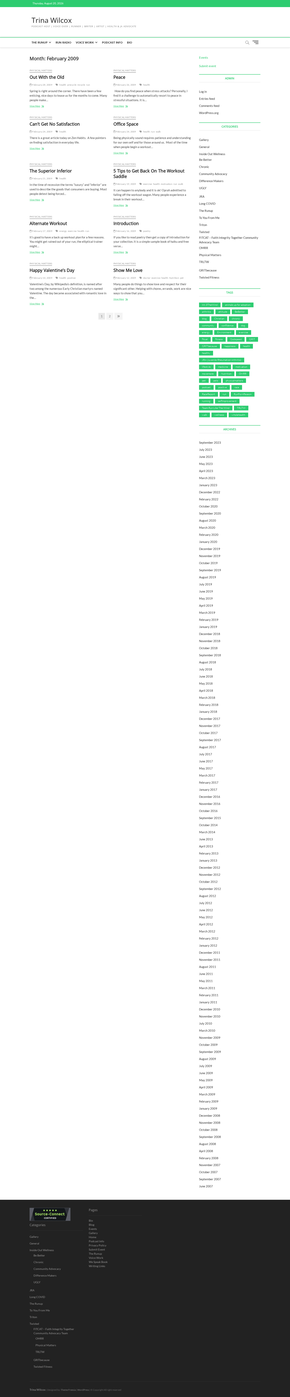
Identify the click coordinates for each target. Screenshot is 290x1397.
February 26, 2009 (126, 84)
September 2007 (210, 1179)
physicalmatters (234, 380)
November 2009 (209, 1037)
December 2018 (209, 634)
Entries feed (207, 98)
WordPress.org (209, 113)
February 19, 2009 (126, 183)
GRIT (252, 339)
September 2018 (210, 655)
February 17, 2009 (42, 231)
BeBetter (240, 311)
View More (37, 106)
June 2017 (206, 761)
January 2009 (208, 1108)
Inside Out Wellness (212, 154)
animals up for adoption (238, 304)
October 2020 (208, 506)
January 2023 (208, 485)
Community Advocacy (213, 174)
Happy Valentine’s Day (52, 270)
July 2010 (205, 1023)
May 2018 (206, 683)
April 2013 (206, 846)
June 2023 (206, 456)
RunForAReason (243, 394)
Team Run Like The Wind (215, 407)
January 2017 (208, 789)
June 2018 (206, 676)
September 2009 (210, 1052)
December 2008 (209, 1115)
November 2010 (209, 1016)
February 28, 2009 (42, 84)
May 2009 (206, 1080)
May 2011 (206, 981)
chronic (236, 318)
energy (63, 231)
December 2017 (209, 718)
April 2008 (206, 1151)
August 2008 (207, 1144)
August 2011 (207, 966)
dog (243, 325)
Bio (129, 42)
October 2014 (208, 825)
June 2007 (206, 1186)
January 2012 (208, 945)
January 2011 (208, 1002)
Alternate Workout (48, 223)
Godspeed (236, 339)
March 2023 (207, 478)
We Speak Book (98, 1262)
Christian (219, 318)
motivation (166, 183)
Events (203, 57)
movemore (208, 373)
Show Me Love (127, 270)
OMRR (203, 248)
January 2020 (208, 541)
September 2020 (210, 513)
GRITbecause (208, 270)
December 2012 (209, 867)
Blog (91, 1224)
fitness (219, 339)
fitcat (205, 339)
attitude (222, 311)
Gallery (204, 140)
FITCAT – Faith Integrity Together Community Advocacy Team (54, 1331)
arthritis (206, 311)
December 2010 (209, 1009)
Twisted (204, 232)
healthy (206, 353)
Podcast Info (112, 42)
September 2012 (210, 889)
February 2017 (208, 782)
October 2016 (208, 811)
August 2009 (207, 1059)
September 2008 (210, 1137)
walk (158, 131)
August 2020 (207, 520)
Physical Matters (41, 70)
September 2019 (210, 570)
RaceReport (208, 394)
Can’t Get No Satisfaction (55, 124)
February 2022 (208, 499)
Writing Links (97, 1266)
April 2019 (206, 605)
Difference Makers (211, 181)
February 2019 (208, 619)
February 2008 (208, 1158)
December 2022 (209, 492)
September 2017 (210, 740)
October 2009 (208, 1044)
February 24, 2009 (42, 131)
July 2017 (205, 754)
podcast (206, 387)
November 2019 (209, 556)
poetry (146, 231)
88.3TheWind (210, 304)
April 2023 (206, 471)
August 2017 (207, 747)
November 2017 (209, 726)
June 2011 (206, 974)
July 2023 (205, 449)
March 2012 (207, 931)
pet (182, 277)
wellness (219, 414)
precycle (72, 84)
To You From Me (209, 217)
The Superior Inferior (51, 171)
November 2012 (209, 874)
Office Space (125, 124)
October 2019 (208, 563)
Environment (224, 332)
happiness (230, 346)
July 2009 (205, 1066)
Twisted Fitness (209, 277)
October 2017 (208, 733)
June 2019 (206, 591)
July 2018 (205, 669)
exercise (147, 183)
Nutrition (174, 277)
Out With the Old (47, 77)
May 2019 (206, 598)
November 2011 (209, 959)
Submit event (207, 66)
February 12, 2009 (126, 277)
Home (92, 1237)
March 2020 (207, 527)
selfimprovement (227, 401)
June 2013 (206, 839)
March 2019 (207, 612)
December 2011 (209, 952)
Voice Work (85, 42)
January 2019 (208, 627)
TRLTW (204, 262)
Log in (203, 91)
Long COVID (207, 203)
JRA (201, 196)
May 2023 (206, 464)
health (62, 84)
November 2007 (209, 1165)
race (236, 387)
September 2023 (210, 442)
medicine (223, 366)
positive (71, 277)
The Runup (40, 42)
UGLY (202, 188)
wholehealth (238, 414)
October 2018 (208, 648)
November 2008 (209, 1122)
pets (215, 380)
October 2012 (208, 881)
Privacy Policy (97, 1245)
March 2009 (207, 1094)
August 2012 (207, 896)
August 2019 (207, 577)
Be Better (205, 159)
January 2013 (208, 860)
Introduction (126, 223)
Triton (203, 225)
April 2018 (206, 690)
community (208, 325)
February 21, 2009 (42, 178)
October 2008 (208, 1129)
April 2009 (206, 1087)
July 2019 (205, 584)
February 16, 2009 (126, 231)
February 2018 (208, 704)
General (204, 147)
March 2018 (207, 697)
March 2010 (207, 1030)
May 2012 (206, 917)
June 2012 (206, 910)
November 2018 (209, 641)
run (88, 84)
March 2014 (207, 832)
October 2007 (208, 1172)
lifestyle (206, 366)
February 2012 (208, 938)
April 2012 (206, 924)
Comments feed (209, 105)
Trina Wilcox (52, 20)
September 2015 (210, 818)
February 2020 (208, 534)
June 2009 (206, 1073)
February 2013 (208, 853)
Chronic (204, 166)
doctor (147, 277)
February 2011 (208, 995)
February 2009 (208, 1101)
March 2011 (207, 988)
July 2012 (205, 903)
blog (204, 318)
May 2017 (206, 768)
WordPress (83, 1389)
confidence (228, 325)
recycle (81, 84)
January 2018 (208, 711)
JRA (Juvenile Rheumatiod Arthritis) (221, 359)
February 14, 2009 (42, 277)
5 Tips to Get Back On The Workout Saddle (148, 173)
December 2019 (209, 549)
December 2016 (209, 796)
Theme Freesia (68, 1389)
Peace (119, 77)
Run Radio (63, 42)
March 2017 (207, 775)
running (206, 401)
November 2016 (209, 803)
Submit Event (97, 1249)
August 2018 (207, 662)
